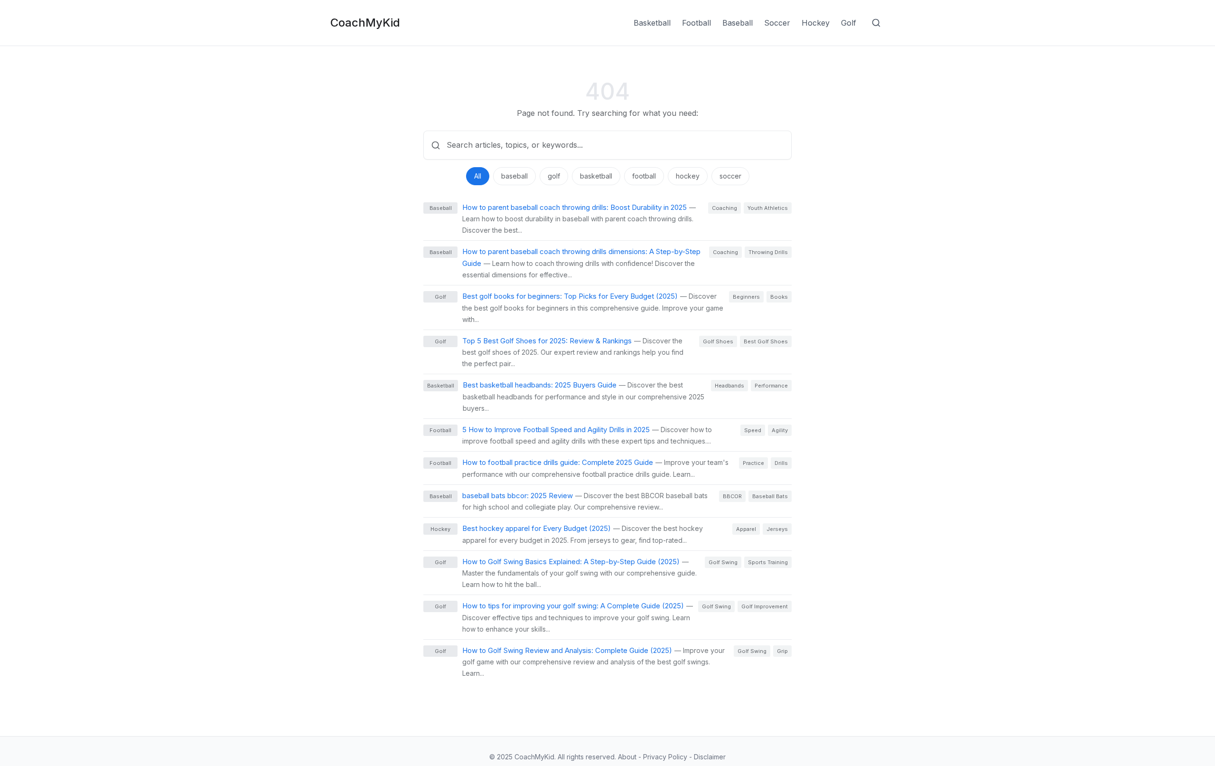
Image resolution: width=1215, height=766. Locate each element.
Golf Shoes (718, 341)
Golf (848, 23)
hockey (688, 176)
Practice (753, 463)
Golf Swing (723, 562)
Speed (752, 430)
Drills (781, 463)
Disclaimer (710, 757)
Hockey (816, 23)
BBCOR (732, 496)
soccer (730, 176)
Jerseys (777, 529)
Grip (782, 651)
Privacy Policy (666, 757)
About (628, 757)
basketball (596, 176)
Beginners (746, 296)
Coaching (724, 208)
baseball (514, 176)
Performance (771, 385)
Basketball (652, 23)
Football (696, 23)
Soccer (777, 23)
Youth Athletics (768, 208)
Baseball (737, 23)
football (644, 176)
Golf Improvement (764, 606)
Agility (780, 430)
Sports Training (768, 562)
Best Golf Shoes (766, 341)
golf (554, 176)
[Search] (876, 22)
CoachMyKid (365, 22)
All (477, 176)
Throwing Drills (768, 252)
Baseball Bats (770, 496)
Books (779, 296)
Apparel (746, 529)
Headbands (729, 385)
